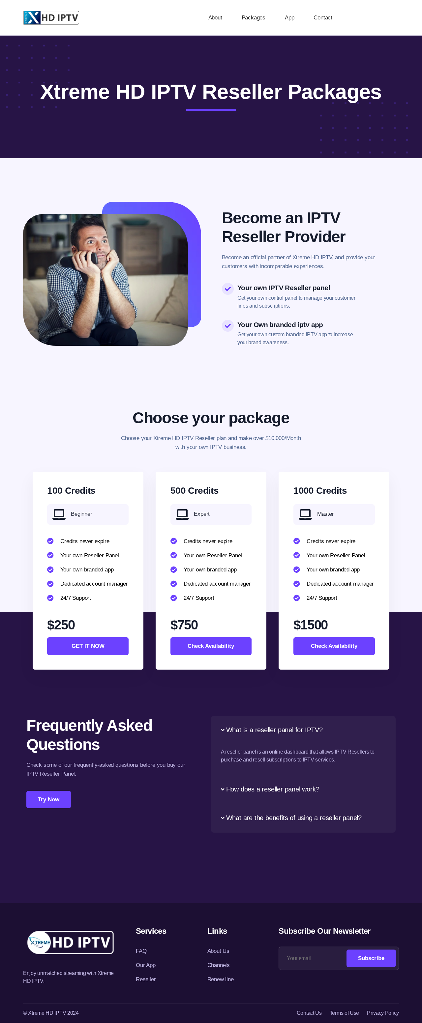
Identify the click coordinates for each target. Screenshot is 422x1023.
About (215, 17)
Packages (253, 17)
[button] (303, 730)
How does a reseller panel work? (272, 789)
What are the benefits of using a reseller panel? (294, 817)
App (289, 17)
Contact (323, 17)
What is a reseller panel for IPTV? (274, 729)
